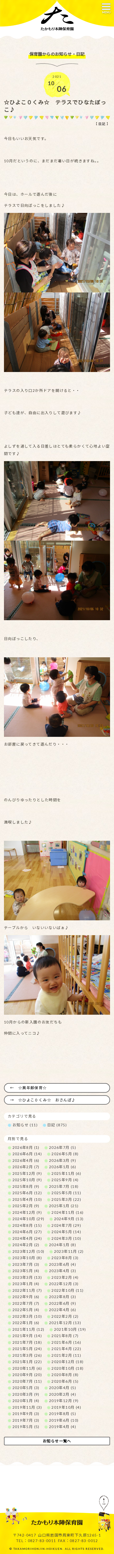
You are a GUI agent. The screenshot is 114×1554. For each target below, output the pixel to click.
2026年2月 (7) (26, 1167)
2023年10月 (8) (27, 1257)
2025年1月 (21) (64, 1205)
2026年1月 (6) (62, 1167)
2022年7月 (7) (26, 1303)
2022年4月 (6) (62, 1309)
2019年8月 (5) (62, 1413)
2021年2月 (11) (66, 1355)
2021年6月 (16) (66, 1342)
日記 (102, 124)
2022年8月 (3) (62, 1296)
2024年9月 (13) (69, 1218)
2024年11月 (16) (67, 1212)
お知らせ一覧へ (57, 1441)
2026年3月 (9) (62, 1160)
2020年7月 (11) (27, 1381)
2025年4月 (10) (27, 1199)
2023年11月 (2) (69, 1251)
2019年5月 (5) (26, 1426)
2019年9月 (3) (26, 1413)
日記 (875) (57, 1125)
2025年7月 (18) (64, 1186)
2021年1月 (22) (27, 1361)
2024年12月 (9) (27, 1212)
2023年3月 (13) (27, 1277)
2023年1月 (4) (26, 1283)
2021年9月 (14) (27, 1335)
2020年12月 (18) (67, 1361)
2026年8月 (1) (26, 1147)
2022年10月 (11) (67, 1290)
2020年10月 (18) (67, 1368)
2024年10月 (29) (28, 1218)
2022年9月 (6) (26, 1296)
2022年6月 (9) (62, 1303)
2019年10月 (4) (66, 1407)
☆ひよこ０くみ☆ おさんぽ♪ (47, 1100)
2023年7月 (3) (26, 1264)
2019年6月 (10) (64, 1420)
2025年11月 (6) (66, 1173)
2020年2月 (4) (62, 1394)
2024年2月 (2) (26, 1244)
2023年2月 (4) (64, 1277)
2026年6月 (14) (27, 1154)
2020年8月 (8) (64, 1374)
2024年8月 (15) (27, 1225)
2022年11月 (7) (27, 1290)
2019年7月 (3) (26, 1420)
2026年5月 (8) (64, 1154)
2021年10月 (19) (70, 1329)
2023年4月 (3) (62, 1270)
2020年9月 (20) (27, 1374)
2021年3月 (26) (27, 1355)
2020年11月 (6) (27, 1368)
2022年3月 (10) (27, 1316)
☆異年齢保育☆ (32, 1087)
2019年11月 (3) (27, 1407)
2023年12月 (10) (28, 1251)
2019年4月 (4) (62, 1426)
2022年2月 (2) (64, 1316)
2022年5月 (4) (26, 1309)
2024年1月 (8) (62, 1244)
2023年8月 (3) (64, 1257)
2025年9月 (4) (64, 1179)
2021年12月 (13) (65, 1322)
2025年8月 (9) (26, 1186)
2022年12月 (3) (64, 1283)
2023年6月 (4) (62, 1264)
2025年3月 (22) (66, 1199)
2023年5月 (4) (26, 1270)
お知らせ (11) (25, 1125)
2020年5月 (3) (26, 1387)
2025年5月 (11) (66, 1192)
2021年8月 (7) (64, 1335)
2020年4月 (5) (62, 1387)
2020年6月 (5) (64, 1381)
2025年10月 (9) (27, 1179)
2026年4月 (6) (26, 1160)
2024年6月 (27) (27, 1231)
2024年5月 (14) (66, 1231)
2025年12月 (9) (27, 1173)
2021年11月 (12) (28, 1329)
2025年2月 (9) (26, 1205)
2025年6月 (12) (27, 1192)
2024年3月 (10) (66, 1238)
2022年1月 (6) (26, 1322)
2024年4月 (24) (27, 1238)
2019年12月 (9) (64, 1400)
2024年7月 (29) (66, 1225)
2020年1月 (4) (26, 1400)
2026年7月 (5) (62, 1147)
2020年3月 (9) (26, 1394)
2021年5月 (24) (27, 1348)
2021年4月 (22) (66, 1348)
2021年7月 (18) (27, 1342)
